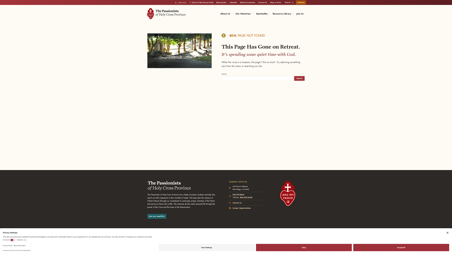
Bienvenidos (221, 2)
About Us (225, 13)
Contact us (237, 202)
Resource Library (282, 13)
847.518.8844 (238, 194)
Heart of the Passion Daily (202, 2)
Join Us (300, 13)
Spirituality (262, 13)
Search (224, 74)
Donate (301, 2)
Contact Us (262, 2)
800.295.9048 (246, 197)
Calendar (233, 2)
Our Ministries (243, 13)
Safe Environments (247, 2)
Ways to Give (275, 2)
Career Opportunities (242, 208)
